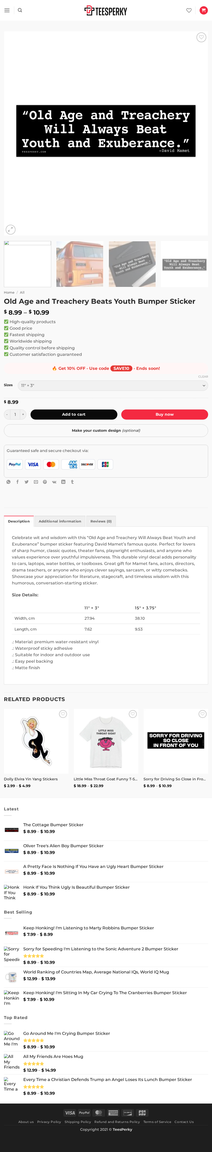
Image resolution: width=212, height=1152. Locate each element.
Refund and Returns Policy (117, 1122)
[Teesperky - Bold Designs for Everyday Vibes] (106, 10)
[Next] (197, 133)
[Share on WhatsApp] (8, 482)
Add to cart (74, 414)
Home (9, 292)
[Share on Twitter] (26, 482)
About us (26, 1122)
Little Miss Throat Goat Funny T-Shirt (106, 779)
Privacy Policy (49, 1122)
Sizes (8, 385)
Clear (203, 376)
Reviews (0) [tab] (101, 521)
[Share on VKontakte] (54, 482)
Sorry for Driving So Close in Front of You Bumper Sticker (175, 779)
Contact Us (184, 1122)
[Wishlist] (189, 10)
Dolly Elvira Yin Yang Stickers (31, 779)
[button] (7, 10)
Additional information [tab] (60, 521)
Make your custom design (106, 430)
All (22, 292)
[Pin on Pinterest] (45, 482)
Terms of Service (157, 1122)
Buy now (165, 414)
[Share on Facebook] (17, 482)
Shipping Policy (78, 1122)
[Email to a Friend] (36, 482)
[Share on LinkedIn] (63, 482)
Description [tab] (19, 521)
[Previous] (14, 133)
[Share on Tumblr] (72, 482)
